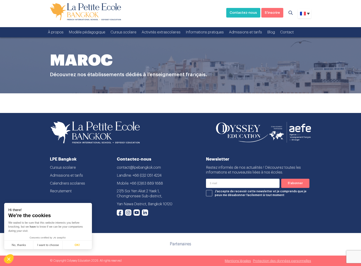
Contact (287, 32)
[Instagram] (128, 212)
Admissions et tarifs (245, 32)
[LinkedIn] (145, 212)
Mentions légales (238, 261)
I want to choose (48, 245)
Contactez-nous (243, 12)
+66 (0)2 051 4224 (146, 175)
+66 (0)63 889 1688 (146, 183)
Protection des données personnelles (282, 261)
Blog (271, 32)
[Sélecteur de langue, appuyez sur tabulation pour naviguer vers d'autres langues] (304, 13)
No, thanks (19, 245)
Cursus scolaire (123, 32)
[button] (9, 259)
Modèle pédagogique (87, 32)
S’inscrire (272, 12)
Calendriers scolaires (67, 183)
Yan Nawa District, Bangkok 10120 (144, 204)
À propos (56, 32)
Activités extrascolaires (161, 32)
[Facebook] (120, 212)
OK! (77, 245)
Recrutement (61, 191)
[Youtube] (136, 212)
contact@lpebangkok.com (139, 167)
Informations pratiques (205, 32)
